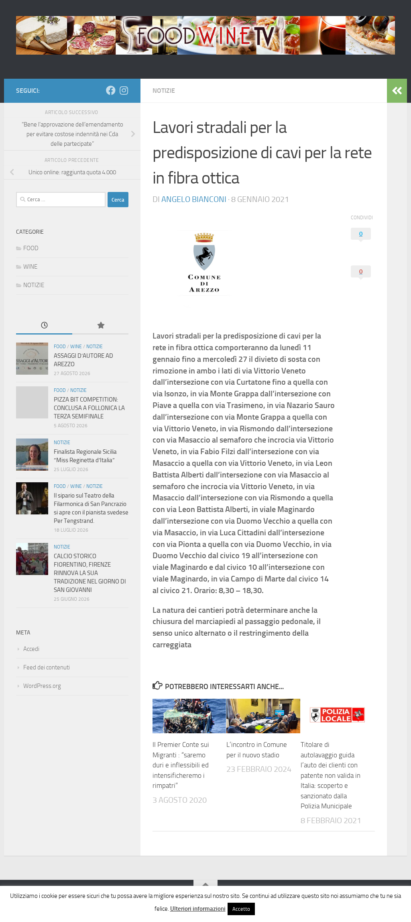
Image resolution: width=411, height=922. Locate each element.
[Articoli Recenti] (44, 326)
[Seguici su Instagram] (123, 90)
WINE (30, 266)
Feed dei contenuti (46, 667)
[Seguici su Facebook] (111, 90)
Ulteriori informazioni (198, 908)
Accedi (31, 649)
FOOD (31, 248)
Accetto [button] (241, 909)
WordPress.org (42, 685)
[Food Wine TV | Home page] (205, 35)
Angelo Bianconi (193, 199)
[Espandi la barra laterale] (397, 91)
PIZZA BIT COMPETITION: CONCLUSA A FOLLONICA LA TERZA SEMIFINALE (89, 408)
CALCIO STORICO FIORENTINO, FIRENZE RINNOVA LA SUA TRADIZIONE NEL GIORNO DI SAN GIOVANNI (90, 573)
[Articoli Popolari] (100, 326)
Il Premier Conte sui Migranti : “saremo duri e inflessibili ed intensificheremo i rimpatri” (181, 764)
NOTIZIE (164, 90)
